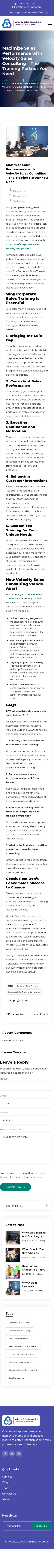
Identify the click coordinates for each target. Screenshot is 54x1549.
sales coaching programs (20, 1362)
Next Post (39, 1014)
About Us (8, 1499)
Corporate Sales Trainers (27, 986)
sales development (17, 1378)
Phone (4, 1112)
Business (32, 80)
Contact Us (9, 1493)
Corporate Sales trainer (19, 1323)
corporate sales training (19, 1330)
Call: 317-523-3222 (27, 3)
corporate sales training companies (24, 992)
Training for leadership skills (21, 1354)
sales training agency (18, 1338)
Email (3, 1095)
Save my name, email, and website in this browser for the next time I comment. (23, 1175)
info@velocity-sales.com (29, 7)
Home (6, 80)
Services (7, 1476)
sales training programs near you (23, 1346)
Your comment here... (12, 1129)
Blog (17, 80)
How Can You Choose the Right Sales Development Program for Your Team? (34, 1268)
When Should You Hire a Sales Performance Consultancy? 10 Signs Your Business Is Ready (34, 1251)
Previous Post (16, 1014)
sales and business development (23, 1370)
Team (5, 1488)
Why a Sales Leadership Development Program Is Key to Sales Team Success (35, 1284)
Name (3, 1078)
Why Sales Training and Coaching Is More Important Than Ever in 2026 (34, 1234)
